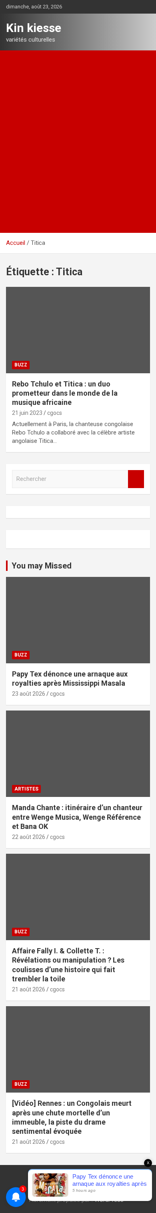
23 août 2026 (28, 694)
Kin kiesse (33, 28)
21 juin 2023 (27, 413)
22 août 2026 (28, 837)
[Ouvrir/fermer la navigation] (16, 223)
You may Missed (42, 565)
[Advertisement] (78, 132)
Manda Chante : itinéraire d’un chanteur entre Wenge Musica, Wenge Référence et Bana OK (77, 817)
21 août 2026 (28, 989)
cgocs (54, 413)
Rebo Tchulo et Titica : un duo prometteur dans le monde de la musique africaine (65, 393)
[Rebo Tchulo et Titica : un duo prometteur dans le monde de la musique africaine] (78, 329)
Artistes (26, 789)
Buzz (20, 365)
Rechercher (136, 479)
